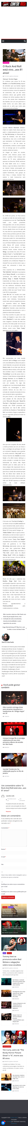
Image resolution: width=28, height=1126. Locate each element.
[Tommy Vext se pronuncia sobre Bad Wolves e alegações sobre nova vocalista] (14, 944)
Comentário (5, 828)
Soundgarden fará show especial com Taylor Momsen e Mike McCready (19, 994)
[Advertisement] (14, 24)
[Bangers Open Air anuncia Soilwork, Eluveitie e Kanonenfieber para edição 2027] (6, 1019)
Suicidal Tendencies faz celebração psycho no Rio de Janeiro (13, 771)
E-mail (3, 857)
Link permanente (22, 799)
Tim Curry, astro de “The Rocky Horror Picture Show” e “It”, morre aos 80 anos (13, 1054)
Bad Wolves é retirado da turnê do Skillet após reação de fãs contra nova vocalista (19, 982)
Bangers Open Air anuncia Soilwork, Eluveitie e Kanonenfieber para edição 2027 (18, 1018)
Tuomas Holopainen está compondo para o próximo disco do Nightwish (19, 1006)
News (4, 953)
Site (2, 864)
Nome (3, 849)
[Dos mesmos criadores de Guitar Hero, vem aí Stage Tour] (6, 1078)
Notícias (9, 953)
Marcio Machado (14, 76)
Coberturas (6, 62)
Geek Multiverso (6, 1046)
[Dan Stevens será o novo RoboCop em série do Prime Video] (6, 1088)
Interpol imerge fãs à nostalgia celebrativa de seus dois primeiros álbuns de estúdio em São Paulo (14, 741)
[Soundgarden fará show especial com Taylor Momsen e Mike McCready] (6, 995)
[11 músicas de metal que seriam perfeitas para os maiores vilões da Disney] (14, 921)
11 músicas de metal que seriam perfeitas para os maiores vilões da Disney (12, 928)
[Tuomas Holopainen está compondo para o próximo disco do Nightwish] (6, 1006)
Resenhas (11, 907)
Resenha (5, 907)
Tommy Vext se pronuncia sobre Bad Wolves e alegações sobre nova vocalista (12, 960)
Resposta (8, 811)
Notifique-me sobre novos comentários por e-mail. (13, 885)
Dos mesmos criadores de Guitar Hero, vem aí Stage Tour (18, 1076)
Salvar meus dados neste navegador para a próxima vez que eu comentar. (13, 876)
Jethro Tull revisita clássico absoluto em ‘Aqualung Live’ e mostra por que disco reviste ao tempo (13, 911)
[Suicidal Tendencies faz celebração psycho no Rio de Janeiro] (14, 754)
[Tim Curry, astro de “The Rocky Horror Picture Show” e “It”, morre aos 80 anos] (14, 1037)
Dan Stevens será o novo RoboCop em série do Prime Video (19, 1087)
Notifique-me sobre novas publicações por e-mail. (13, 893)
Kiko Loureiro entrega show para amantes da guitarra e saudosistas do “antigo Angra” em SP (13, 710)
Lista (4, 924)
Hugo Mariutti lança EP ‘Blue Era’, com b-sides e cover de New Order (14, 628)
